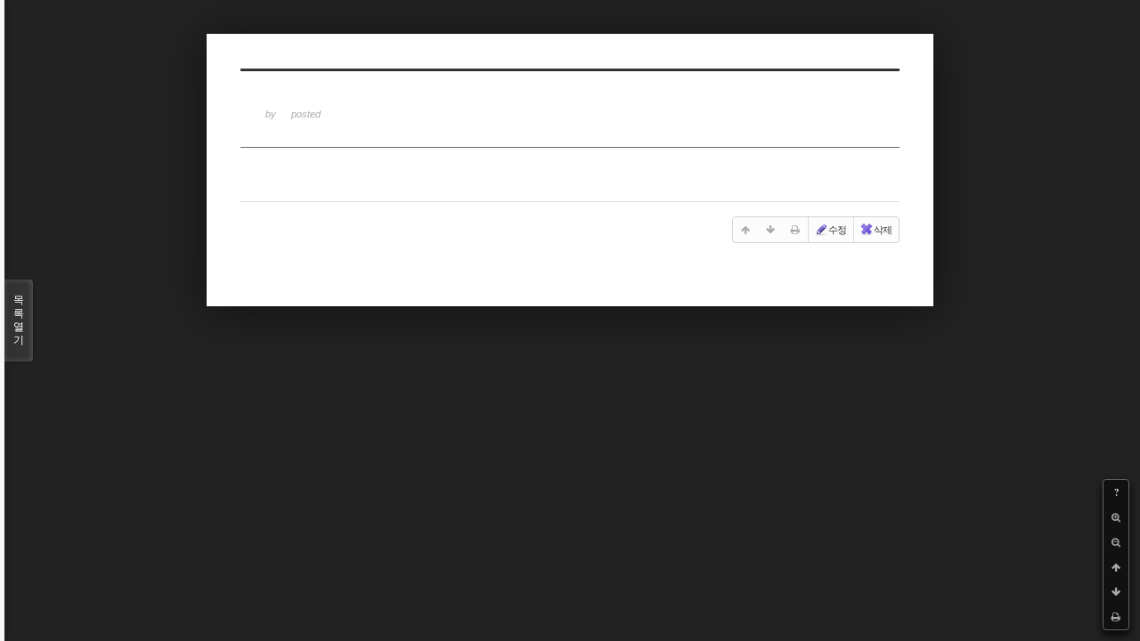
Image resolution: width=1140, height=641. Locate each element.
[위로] (1115, 567)
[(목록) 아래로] (1115, 592)
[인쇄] (1115, 616)
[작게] (1115, 542)
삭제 (883, 229)
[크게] (1115, 517)
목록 (18, 320)
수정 (837, 229)
